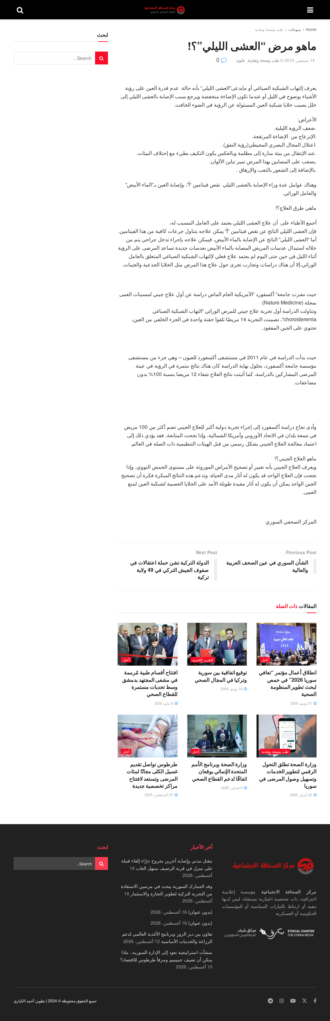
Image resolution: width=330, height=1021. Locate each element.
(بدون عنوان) (200, 912)
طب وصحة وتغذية (269, 29)
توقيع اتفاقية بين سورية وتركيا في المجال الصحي (221, 676)
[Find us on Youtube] (293, 1001)
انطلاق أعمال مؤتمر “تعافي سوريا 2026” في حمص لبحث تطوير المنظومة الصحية (287, 683)
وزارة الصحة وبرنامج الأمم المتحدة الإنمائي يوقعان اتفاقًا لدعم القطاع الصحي (219, 771)
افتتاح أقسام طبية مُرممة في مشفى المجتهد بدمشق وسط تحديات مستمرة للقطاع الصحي (150, 683)
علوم (241, 60)
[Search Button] (20, 9)
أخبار (265, 659)
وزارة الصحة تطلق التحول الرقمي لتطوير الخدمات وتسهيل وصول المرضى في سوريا (287, 774)
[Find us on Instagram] (281, 1001)
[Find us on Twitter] (304, 1001)
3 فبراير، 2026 (232, 787)
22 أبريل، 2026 (301, 794)
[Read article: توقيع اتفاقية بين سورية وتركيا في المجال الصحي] (217, 644)
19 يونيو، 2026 (232, 688)
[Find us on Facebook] (315, 1001)
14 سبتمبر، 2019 (300, 60)
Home (311, 29)
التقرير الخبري (202, 659)
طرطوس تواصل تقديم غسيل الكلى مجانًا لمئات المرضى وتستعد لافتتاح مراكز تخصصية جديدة (152, 774)
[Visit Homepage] (165, 10)
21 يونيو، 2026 (301, 703)
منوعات (294, 29)
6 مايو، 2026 (164, 703)
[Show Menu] (310, 9)
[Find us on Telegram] (270, 1001)
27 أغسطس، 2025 (159, 794)
